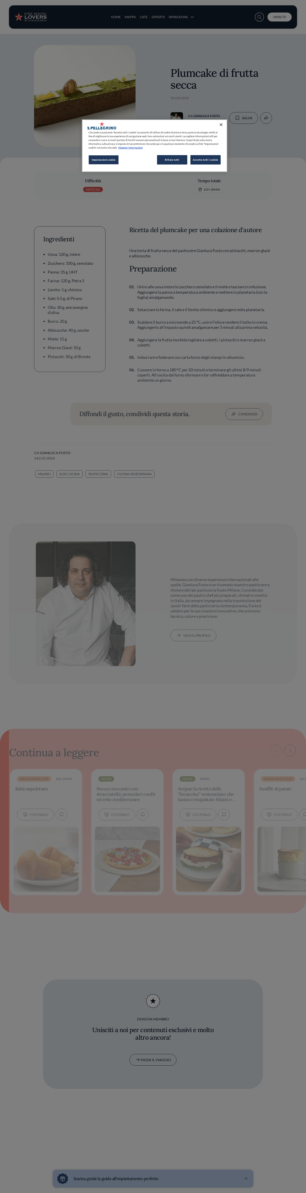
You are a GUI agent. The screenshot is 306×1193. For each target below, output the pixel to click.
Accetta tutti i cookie (205, 159)
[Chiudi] (221, 125)
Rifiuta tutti (172, 159)
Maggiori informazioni (130, 147)
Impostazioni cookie (104, 159)
